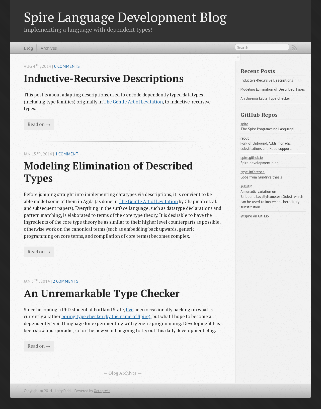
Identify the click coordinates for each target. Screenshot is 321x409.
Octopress (102, 390)
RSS (294, 48)
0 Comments (67, 66)
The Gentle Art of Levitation (133, 102)
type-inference (252, 171)
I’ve (129, 310)
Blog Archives (123, 373)
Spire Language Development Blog (125, 17)
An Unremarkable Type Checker (102, 293)
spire (244, 124)
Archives (49, 48)
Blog (28, 48)
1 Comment (66, 154)
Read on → (39, 124)
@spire (246, 216)
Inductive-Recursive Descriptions (104, 78)
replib (245, 138)
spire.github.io (251, 157)
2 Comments (65, 281)
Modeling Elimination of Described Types (110, 172)
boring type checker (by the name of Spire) (105, 316)
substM (246, 186)
